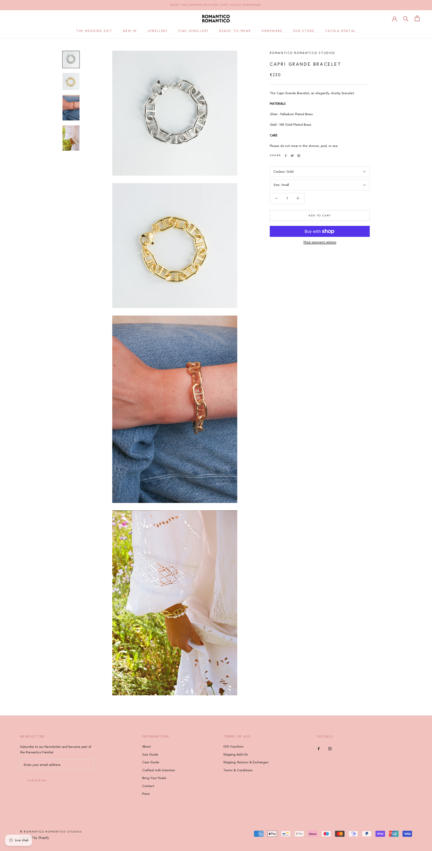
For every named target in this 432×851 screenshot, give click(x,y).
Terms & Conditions (237, 770)
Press (146, 794)
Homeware (272, 31)
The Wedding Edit (94, 31)
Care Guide (150, 762)
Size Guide (150, 755)
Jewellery (157, 31)
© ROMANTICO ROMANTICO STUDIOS (51, 831)
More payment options (320, 242)
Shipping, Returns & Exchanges (245, 762)
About (146, 747)
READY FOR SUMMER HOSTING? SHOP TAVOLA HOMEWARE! (216, 4)
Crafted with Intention (158, 770)
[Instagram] (330, 748)
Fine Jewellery (193, 31)
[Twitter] (292, 155)
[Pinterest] (298, 155)
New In (130, 31)
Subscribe (36, 780)
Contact (148, 786)
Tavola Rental (340, 31)
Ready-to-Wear (235, 31)
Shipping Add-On (235, 755)
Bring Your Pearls (154, 778)
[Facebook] (285, 155)
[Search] (405, 18)
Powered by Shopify (34, 838)
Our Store (303, 31)
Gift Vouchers (233, 747)
